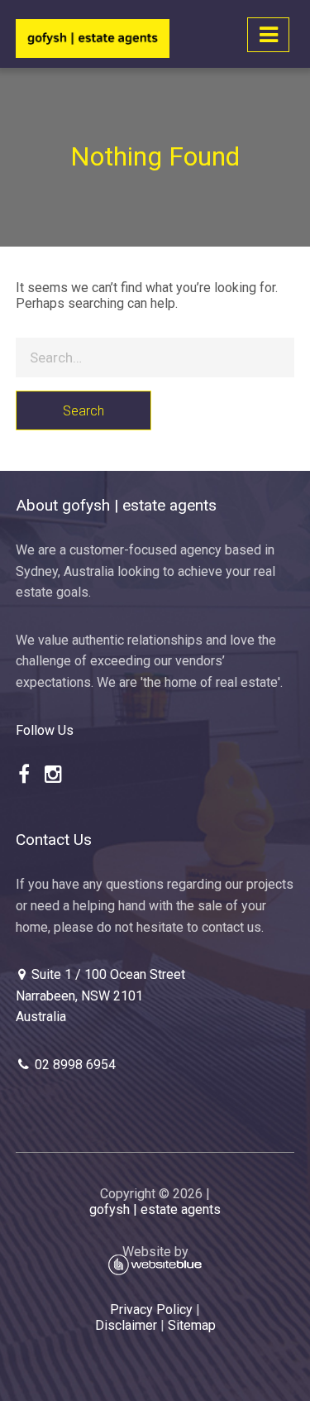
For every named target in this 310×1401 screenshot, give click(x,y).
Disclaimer (126, 1325)
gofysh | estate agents (155, 1209)
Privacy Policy (151, 1309)
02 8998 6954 (73, 1064)
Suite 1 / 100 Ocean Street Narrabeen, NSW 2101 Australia (100, 995)
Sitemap (192, 1325)
